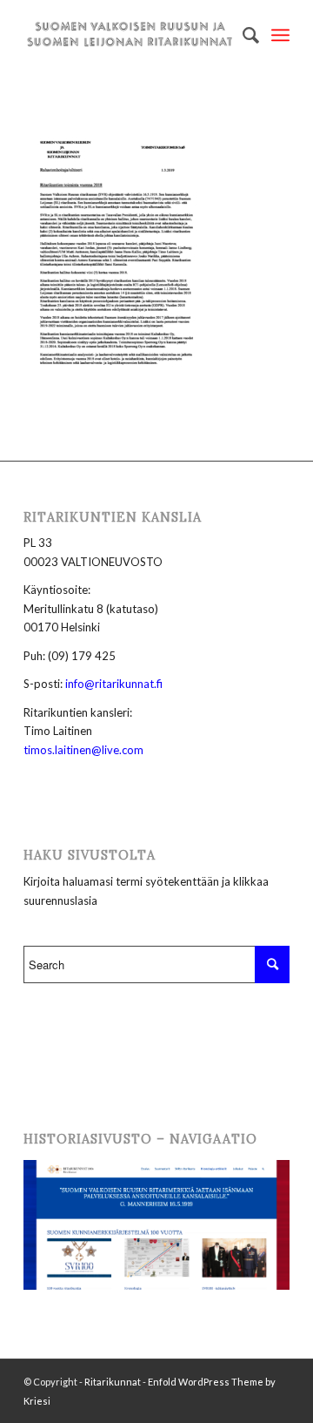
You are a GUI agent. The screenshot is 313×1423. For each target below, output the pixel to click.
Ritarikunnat (112, 1381)
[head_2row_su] (129, 35)
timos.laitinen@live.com (83, 750)
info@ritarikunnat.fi (114, 684)
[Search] (242, 35)
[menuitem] (242, 35)
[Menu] (280, 35)
